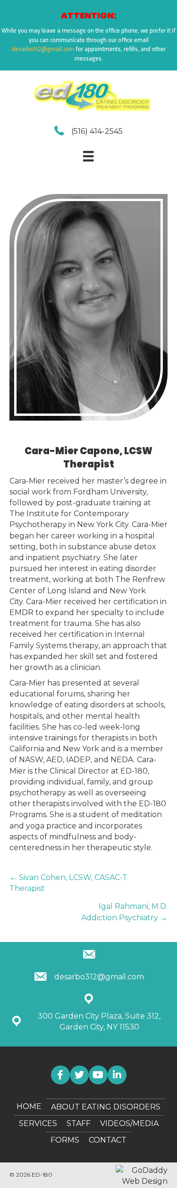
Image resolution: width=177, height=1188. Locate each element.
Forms (65, 1139)
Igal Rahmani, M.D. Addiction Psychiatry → (124, 912)
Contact (107, 1139)
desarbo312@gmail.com (43, 49)
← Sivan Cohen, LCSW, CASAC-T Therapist (68, 883)
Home (29, 1106)
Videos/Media (129, 1123)
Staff (79, 1123)
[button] (60, 1074)
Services (38, 1123)
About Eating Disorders (105, 1106)
